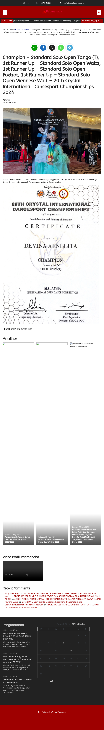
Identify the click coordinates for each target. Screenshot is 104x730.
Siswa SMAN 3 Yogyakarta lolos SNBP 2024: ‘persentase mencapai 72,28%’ (17, 659)
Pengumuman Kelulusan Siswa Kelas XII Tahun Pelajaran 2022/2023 (17, 539)
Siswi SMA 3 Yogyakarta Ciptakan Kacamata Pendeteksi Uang (52, 602)
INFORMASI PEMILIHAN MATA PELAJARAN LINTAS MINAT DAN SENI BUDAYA (59, 593)
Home (17, 30)
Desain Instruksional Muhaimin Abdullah (24, 605)
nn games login (12, 593)
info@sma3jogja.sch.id (74, 3)
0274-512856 (47, 3)
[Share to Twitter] (52, 48)
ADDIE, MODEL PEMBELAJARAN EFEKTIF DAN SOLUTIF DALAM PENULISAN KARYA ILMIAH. (57, 596)
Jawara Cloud (11, 602)
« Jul (50, 681)
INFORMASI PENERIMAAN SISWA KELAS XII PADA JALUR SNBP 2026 (17, 636)
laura (7, 596)
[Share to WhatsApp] (61, 48)
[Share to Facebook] (43, 48)
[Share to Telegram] (70, 48)
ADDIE (8, 599)
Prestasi (26, 30)
